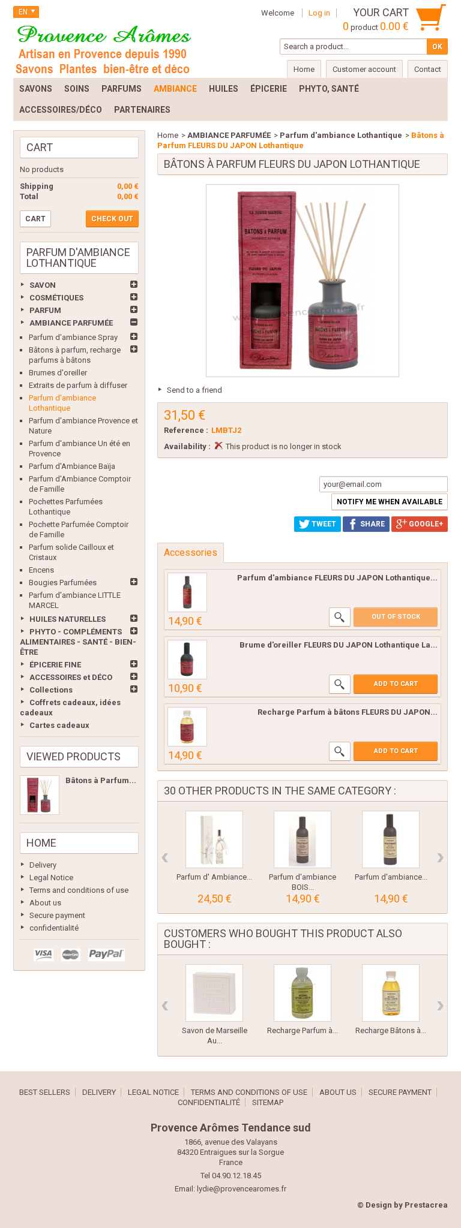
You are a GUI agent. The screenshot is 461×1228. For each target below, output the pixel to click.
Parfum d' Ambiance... (214, 876)
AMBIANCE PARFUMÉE (71, 322)
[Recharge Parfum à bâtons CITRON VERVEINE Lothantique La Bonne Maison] (303, 993)
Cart (39, 147)
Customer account (364, 69)
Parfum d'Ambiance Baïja (72, 466)
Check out (112, 219)
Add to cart (396, 684)
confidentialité (54, 927)
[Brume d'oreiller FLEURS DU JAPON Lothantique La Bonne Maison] (187, 659)
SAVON (42, 285)
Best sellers (44, 1092)
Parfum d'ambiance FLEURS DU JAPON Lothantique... (337, 577)
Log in (319, 12)
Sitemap (267, 1102)
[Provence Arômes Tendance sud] (103, 48)
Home (41, 842)
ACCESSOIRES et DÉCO (70, 677)
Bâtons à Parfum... (100, 780)
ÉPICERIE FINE (55, 664)
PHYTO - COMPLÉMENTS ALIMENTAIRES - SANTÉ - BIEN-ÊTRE (78, 642)
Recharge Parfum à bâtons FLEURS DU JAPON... (348, 712)
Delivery (42, 864)
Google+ (425, 524)
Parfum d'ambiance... (391, 876)
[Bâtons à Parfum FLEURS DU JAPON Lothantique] (39, 795)
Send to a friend (194, 390)
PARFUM (45, 310)
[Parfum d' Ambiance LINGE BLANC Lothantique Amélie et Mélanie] (214, 839)
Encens (41, 569)
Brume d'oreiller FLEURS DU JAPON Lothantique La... (339, 644)
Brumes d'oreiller (58, 372)
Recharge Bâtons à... (390, 1030)
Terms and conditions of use (78, 890)
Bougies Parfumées (63, 582)
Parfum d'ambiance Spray (73, 337)
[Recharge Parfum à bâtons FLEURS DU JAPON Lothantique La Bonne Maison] (187, 727)
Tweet (323, 524)
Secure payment (57, 915)
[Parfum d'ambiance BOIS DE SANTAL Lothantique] (303, 839)
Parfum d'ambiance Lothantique (341, 135)
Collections (51, 689)
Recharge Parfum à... (302, 1030)
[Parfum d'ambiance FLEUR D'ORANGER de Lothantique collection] (391, 839)
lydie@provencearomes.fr (241, 1188)
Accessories (190, 552)
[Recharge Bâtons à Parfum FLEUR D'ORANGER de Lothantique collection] (391, 993)
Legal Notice (51, 877)
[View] (340, 617)
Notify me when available (389, 502)
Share (371, 524)
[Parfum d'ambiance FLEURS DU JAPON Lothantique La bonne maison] (187, 592)
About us (45, 902)
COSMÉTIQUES (56, 297)
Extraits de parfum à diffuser (78, 385)
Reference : (186, 430)
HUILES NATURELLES (67, 619)
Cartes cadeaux (59, 725)
